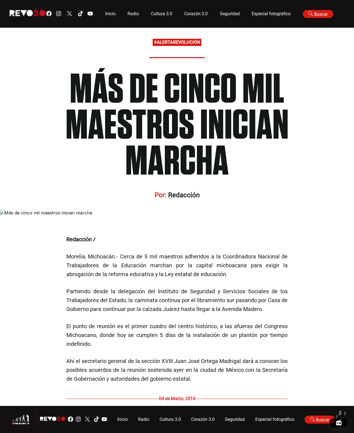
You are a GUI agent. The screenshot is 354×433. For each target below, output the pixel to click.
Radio (133, 13)
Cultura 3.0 (161, 13)
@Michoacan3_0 (117, 239)
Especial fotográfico (271, 13)
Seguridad (230, 13)
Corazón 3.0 (196, 13)
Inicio (110, 13)
